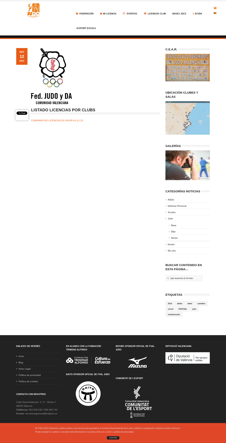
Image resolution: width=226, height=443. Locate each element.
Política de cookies (28, 381)
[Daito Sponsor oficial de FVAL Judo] (88, 393)
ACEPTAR (113, 438)
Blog (21, 362)
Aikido (171, 199)
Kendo (171, 244)
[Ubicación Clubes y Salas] (187, 118)
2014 (170, 304)
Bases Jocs (179, 13)
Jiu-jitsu (172, 212)
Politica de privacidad (30, 375)
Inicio (21, 356)
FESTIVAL (183, 309)
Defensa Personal (177, 206)
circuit (170, 309)
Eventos (131, 13)
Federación (86, 13)
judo (194, 309)
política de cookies (103, 432)
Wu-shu (172, 250)
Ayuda (198, 13)
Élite (173, 231)
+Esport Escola (86, 28)
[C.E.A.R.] (187, 67)
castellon (201, 304)
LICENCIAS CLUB (157, 13)
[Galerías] (187, 165)
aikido (179, 304)
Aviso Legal (25, 368)
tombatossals (174, 314)
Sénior (174, 238)
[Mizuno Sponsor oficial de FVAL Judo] (138, 362)
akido (189, 304)
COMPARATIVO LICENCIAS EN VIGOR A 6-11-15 (57, 120)
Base (173, 225)
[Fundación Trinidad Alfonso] (88, 360)
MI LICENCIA (109, 13)
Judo (170, 218)
